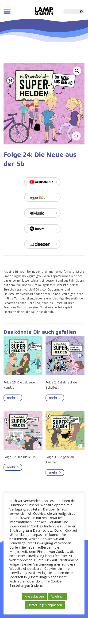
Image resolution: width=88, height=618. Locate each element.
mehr (12, 397)
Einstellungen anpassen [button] (44, 605)
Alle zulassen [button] (34, 596)
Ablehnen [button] (58, 596)
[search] (81, 11)
